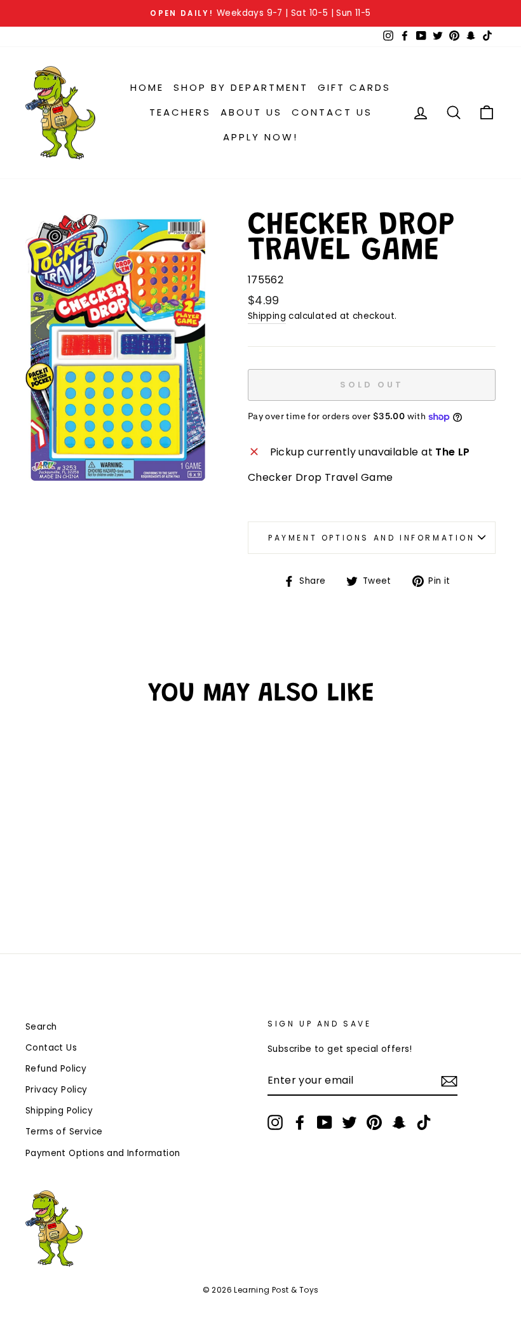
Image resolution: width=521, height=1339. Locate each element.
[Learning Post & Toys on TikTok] (423, 1122)
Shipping (267, 316)
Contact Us (332, 112)
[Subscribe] (449, 1081)
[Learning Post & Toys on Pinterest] (374, 1122)
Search (41, 1027)
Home (147, 87)
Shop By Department (240, 87)
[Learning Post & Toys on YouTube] (324, 1122)
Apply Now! (260, 137)
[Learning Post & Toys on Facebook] (300, 1122)
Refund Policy (55, 1069)
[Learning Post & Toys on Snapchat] (399, 1122)
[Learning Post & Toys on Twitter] (349, 1122)
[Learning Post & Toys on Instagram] (275, 1122)
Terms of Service (63, 1132)
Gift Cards (354, 87)
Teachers (180, 112)
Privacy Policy (56, 1090)
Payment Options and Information (371, 537)
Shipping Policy (59, 1111)
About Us (251, 112)
